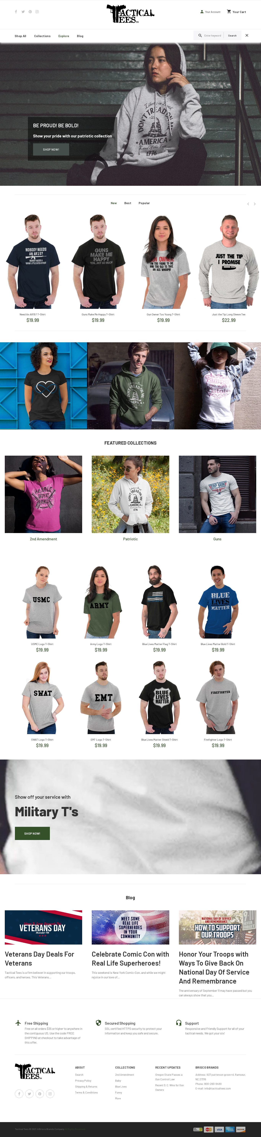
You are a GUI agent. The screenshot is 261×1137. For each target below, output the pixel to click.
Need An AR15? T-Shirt (33, 314)
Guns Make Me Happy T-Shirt (98, 314)
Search (79, 1074)
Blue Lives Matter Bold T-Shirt (218, 644)
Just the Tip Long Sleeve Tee (228, 314)
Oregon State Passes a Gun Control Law (168, 1077)
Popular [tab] (144, 203)
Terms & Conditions (86, 1092)
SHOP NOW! (51, 149)
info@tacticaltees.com (217, 1088)
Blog (80, 36)
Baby (118, 1080)
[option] (32, 264)
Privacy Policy (83, 1080)
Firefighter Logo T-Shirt (218, 739)
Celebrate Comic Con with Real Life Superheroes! (130, 958)
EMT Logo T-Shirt (101, 739)
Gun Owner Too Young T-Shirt (163, 314)
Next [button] (254, 204)
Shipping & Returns (86, 1086)
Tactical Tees (22, 1129)
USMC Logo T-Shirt (42, 644)
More (118, 1098)
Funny (118, 1092)
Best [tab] (127, 203)
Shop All (20, 36)
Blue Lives (121, 1086)
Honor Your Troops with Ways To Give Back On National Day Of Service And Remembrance (214, 967)
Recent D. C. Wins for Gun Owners (169, 1087)
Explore (63, 36)
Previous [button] (248, 204)
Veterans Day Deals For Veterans (39, 958)
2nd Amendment (124, 1074)
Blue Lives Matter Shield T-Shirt (159, 739)
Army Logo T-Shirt (101, 644)
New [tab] (114, 203)
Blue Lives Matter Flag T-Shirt (159, 644)
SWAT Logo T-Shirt (42, 739)
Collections (42, 36)
